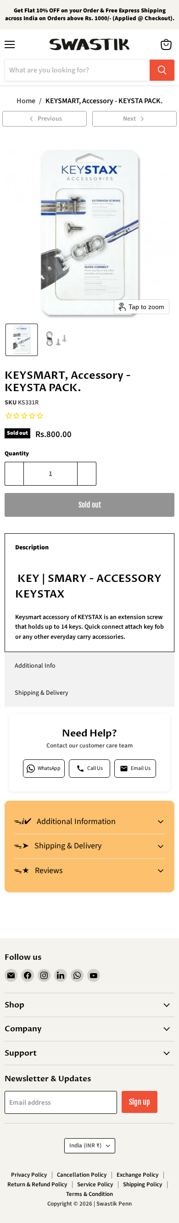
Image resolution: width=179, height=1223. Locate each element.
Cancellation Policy (81, 1175)
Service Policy (95, 1184)
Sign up (139, 1102)
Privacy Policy (29, 1175)
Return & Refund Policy (37, 1184)
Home (26, 101)
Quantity (17, 453)
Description (32, 547)
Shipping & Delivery (41, 692)
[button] (21, 339)
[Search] (162, 70)
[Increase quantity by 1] (87, 474)
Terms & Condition (89, 1194)
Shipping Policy (142, 1184)
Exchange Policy (137, 1175)
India (85, 1145)
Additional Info (35, 665)
